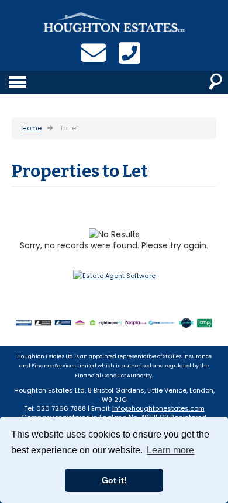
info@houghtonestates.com (158, 408)
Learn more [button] (170, 450)
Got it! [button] (114, 480)
